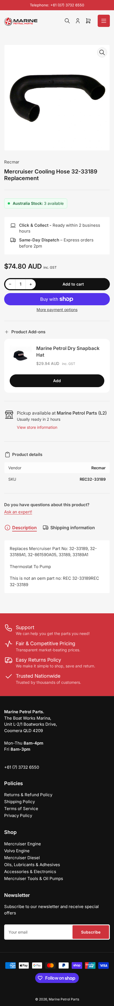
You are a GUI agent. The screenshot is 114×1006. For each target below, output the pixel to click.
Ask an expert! (18, 512)
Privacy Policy (18, 815)
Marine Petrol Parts (64, 999)
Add (57, 380)
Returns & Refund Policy (28, 794)
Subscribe (90, 932)
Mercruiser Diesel (22, 857)
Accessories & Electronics (30, 871)
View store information (37, 427)
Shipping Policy (19, 801)
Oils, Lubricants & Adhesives (32, 864)
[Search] (67, 21)
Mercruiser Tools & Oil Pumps (33, 878)
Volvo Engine (17, 850)
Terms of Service (21, 808)
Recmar (11, 162)
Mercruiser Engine (22, 843)
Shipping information (72, 527)
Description (24, 527)
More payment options (57, 309)
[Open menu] (104, 21)
